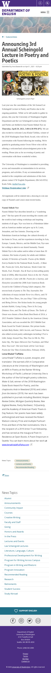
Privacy (25, 654)
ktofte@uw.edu (18, 184)
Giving (7, 526)
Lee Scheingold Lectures (16, 546)
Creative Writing (12, 517)
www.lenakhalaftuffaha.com (15, 444)
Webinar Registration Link (14, 188)
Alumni (7, 498)
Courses (8, 512)
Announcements (22, 461)
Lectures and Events (23, 464)
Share (6, 475)
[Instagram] (22, 620)
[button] (25, 83)
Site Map (25, 659)
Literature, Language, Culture (19, 550)
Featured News (11, 37)
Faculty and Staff (12, 522)
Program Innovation (14, 569)
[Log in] (40, 3)
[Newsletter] (38, 620)
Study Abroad (11, 593)
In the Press (10, 536)
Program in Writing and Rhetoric (20, 565)
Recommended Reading (25, 467)
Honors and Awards (14, 531)
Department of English (16, 12)
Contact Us (25, 661)
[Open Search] (47, 3)
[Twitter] (30, 620)
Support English (28, 611)
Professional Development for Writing (23, 555)
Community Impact (13, 507)
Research (8, 579)
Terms (25, 656)
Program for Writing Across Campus (22, 560)
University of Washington (21, 667)
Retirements (10, 584)
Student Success (12, 588)
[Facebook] (13, 620)
